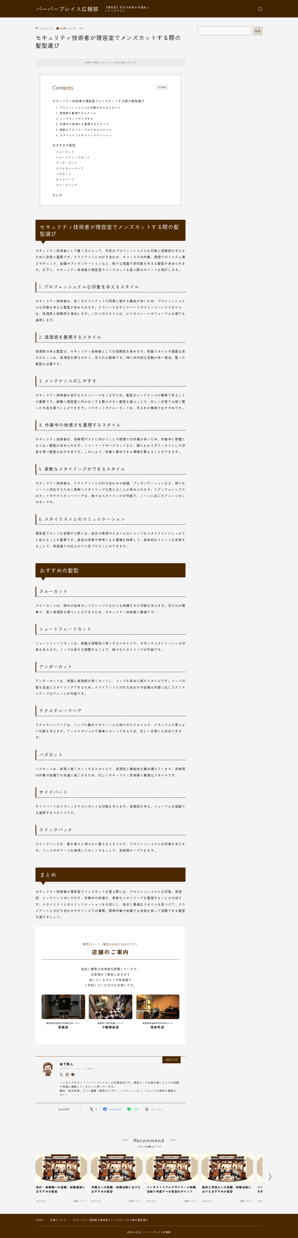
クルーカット (65, 152)
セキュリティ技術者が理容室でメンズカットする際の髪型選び (99, 101)
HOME (39, 1220)
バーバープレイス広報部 (67, 9)
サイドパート (65, 179)
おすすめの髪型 (64, 145)
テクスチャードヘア (70, 168)
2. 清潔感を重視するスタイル (76, 113)
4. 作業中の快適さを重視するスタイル (82, 124)
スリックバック (66, 185)
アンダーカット (66, 163)
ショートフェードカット (73, 157)
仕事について (68, 28)
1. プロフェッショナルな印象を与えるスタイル (88, 107)
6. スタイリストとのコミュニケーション (84, 135)
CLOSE (162, 87)
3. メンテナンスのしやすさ (75, 118)
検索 (257, 31)
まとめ (57, 195)
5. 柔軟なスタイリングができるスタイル (84, 130)
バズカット (63, 174)
